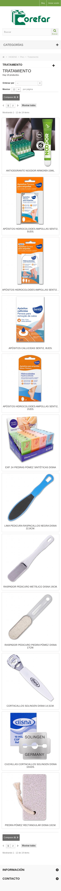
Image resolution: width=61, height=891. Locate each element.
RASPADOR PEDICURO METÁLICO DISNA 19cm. (30, 586)
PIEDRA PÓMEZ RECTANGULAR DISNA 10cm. (30, 825)
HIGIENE (13, 57)
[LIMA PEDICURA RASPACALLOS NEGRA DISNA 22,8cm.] (30, 497)
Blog (43, 3)
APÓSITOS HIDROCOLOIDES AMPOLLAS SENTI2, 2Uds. (30, 407)
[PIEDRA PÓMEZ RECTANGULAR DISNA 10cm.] (30, 797)
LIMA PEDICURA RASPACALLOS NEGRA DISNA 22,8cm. (30, 527)
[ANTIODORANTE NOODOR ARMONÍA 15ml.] (30, 142)
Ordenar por (8, 83)
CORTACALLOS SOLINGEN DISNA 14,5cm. (30, 705)
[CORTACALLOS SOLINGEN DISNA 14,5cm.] (30, 678)
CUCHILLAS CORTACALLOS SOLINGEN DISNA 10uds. (31, 765)
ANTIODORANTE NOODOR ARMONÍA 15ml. (30, 170)
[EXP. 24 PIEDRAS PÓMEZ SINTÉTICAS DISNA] (30, 439)
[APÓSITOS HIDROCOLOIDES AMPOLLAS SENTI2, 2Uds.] (30, 378)
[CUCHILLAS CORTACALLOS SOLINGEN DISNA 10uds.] (30, 736)
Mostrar (6, 89)
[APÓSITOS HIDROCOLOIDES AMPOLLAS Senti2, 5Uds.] (30, 200)
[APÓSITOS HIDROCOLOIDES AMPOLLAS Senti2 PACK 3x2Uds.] (30, 261)
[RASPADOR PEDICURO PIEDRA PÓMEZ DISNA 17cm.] (30, 617)
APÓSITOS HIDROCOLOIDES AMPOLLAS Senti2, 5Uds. (30, 230)
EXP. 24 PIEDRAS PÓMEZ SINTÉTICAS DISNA (30, 467)
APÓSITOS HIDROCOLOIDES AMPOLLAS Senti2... (30, 289)
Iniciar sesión (53, 3)
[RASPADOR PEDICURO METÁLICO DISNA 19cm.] (30, 558)
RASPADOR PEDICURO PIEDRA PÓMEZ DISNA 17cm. (31, 646)
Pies (22, 57)
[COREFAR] (30, 17)
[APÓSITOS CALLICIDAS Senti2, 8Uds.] (30, 320)
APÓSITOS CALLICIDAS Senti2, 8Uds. (30, 348)
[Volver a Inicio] (3, 57)
